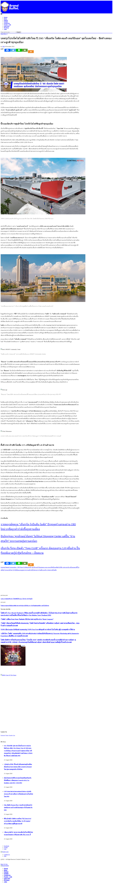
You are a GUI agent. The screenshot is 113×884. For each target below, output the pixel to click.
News (5, 18)
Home (5, 17)
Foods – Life (7, 24)
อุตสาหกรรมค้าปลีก (27, 570)
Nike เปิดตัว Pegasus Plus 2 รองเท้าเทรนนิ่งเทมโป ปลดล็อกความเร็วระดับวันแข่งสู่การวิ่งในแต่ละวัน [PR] (18, 807)
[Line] (19, 50)
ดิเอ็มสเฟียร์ (55, 567)
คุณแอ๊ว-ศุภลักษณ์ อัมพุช (34, 567)
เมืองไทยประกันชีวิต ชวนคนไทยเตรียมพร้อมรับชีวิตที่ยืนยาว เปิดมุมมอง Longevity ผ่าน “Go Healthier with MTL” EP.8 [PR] (17, 780)
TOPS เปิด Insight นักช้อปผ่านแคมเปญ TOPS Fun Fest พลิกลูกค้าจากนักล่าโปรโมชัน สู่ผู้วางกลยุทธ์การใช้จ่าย (38, 629)
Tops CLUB (23, 567)
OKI (3, 46)
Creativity (7, 23)
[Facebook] (7, 50)
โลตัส (55, 570)
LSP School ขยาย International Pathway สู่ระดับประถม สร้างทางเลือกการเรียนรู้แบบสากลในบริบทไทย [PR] (18, 794)
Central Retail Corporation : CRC (10, 567)
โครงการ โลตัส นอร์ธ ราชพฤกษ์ (43, 570)
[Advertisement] (40, 583)
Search (18, 32)
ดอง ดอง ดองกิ (47, 567)
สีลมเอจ (18, 570)
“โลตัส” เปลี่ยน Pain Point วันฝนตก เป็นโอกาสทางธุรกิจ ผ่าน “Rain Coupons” (27, 619)
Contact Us (7, 854)
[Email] (25, 50)
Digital (6, 20)
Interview (7, 26)
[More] (31, 50)
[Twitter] (13, 50)
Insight (6, 21)
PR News (6, 27)
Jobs (5, 29)
